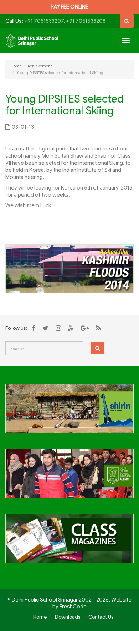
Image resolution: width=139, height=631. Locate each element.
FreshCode (73, 606)
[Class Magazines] (69, 542)
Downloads (67, 617)
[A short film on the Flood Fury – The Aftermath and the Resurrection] (69, 268)
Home (16, 66)
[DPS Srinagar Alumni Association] (69, 477)
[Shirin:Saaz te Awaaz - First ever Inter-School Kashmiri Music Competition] (69, 412)
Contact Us (100, 617)
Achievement (39, 66)
